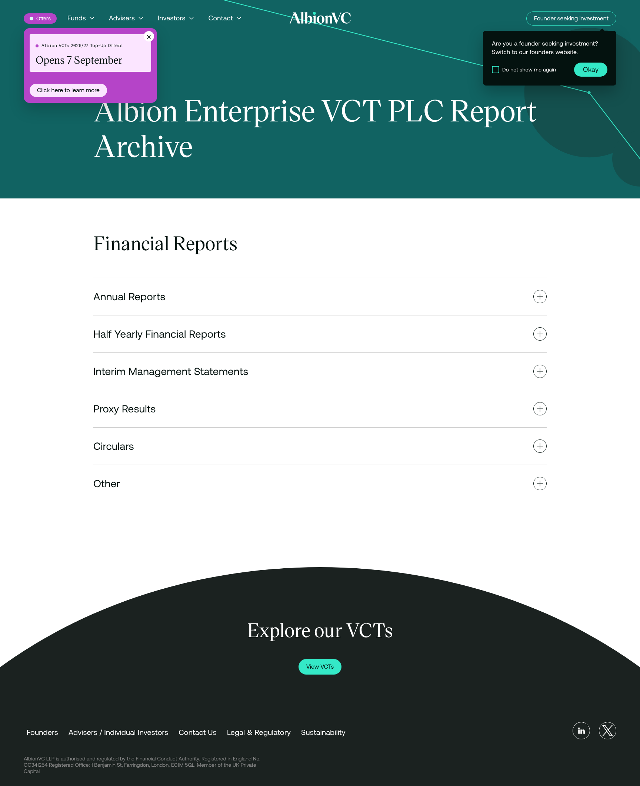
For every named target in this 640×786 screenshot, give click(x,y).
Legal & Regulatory (259, 732)
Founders (42, 732)
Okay (591, 69)
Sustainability (323, 732)
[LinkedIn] (581, 730)
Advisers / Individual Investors (118, 732)
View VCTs (320, 666)
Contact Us (198, 732)
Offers (43, 18)
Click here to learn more (68, 90)
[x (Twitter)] (607, 730)
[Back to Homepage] (320, 18)
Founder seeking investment (571, 18)
